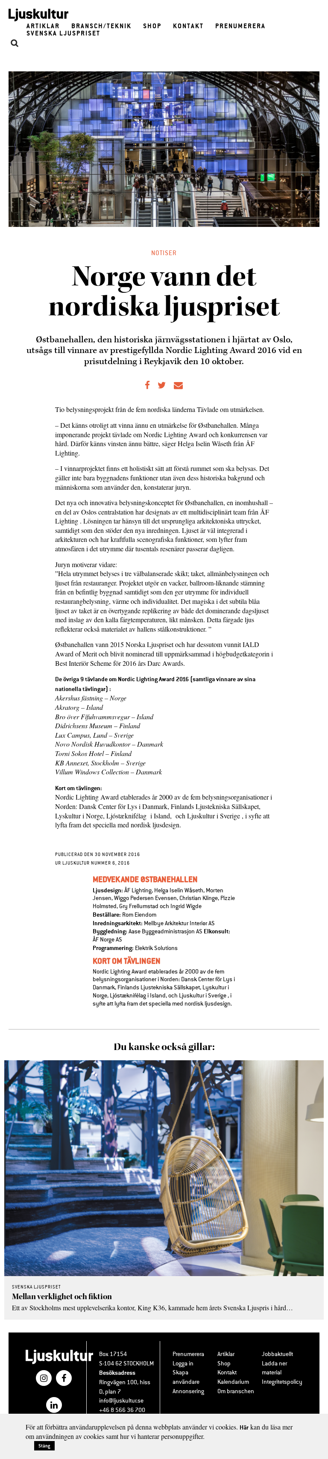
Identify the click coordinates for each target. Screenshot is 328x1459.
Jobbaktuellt (277, 1354)
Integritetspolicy (282, 1381)
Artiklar (43, 26)
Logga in (183, 1363)
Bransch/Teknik (101, 26)
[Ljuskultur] (59, 1362)
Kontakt (188, 26)
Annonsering (188, 1391)
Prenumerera (240, 26)
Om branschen (235, 1391)
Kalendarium (233, 1381)
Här (244, 1427)
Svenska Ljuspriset (63, 33)
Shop (152, 26)
